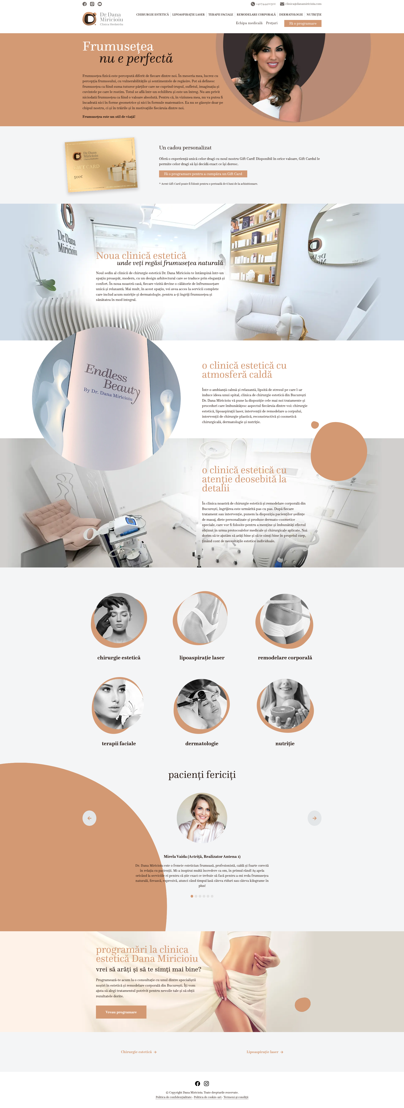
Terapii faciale (220, 14)
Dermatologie (291, 14)
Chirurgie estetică (136, 1052)
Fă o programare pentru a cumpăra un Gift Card (203, 173)
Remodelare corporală (256, 14)
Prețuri (272, 23)
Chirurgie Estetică (152, 14)
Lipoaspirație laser (188, 14)
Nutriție (314, 14)
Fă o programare (302, 23)
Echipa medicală (249, 23)
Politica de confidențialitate (174, 1097)
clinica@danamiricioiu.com (303, 4)
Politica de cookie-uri (208, 1097)
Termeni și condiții (235, 1097)
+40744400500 (266, 4)
